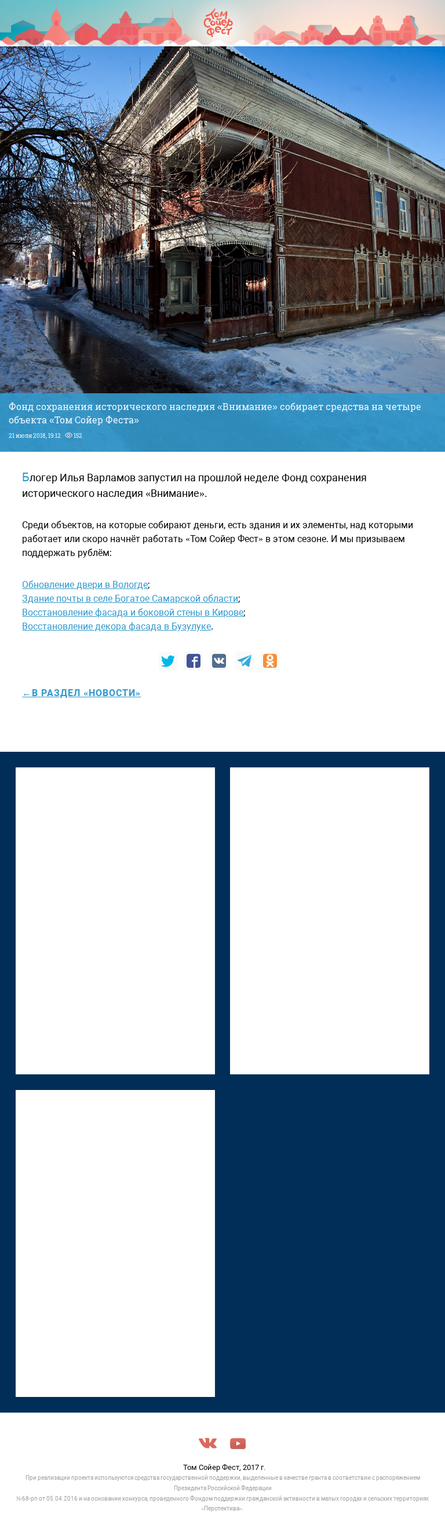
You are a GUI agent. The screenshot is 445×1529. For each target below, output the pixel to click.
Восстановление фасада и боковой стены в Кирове (132, 612)
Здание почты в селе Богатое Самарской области (130, 598)
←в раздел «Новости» (81, 692)
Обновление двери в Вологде (85, 584)
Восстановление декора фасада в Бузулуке (116, 626)
